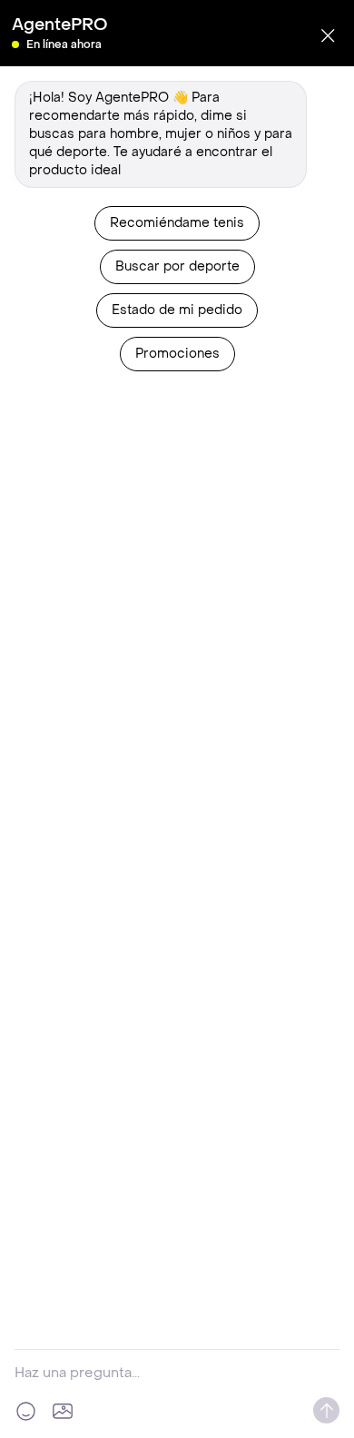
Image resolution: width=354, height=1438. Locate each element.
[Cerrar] (327, 35)
